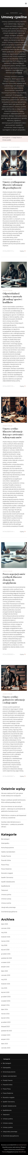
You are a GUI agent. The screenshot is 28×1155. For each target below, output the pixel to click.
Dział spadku (5, 843)
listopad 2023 (5, 1026)
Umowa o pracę (6, 899)
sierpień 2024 (5, 1005)
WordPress (22, 1152)
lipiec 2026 (4, 924)
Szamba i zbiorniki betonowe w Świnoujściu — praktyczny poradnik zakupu (12, 824)
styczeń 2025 (5, 992)
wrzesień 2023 (5, 1035)
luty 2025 (4, 988)
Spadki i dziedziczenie (8, 882)
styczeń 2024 (5, 1018)
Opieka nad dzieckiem (8, 852)
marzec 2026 (5, 941)
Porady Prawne (6, 856)
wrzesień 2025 (5, 962)
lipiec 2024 (4, 1009)
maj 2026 (4, 932)
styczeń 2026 (5, 949)
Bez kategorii (5, 839)
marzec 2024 (5, 1013)
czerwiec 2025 (5, 975)
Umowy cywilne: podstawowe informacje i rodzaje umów (14, 699)
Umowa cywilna (6, 894)
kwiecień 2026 (5, 937)
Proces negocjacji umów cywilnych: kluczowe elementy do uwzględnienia (14, 578)
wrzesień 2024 (5, 1001)
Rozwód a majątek (7, 873)
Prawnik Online (6, 860)
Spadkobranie (5, 886)
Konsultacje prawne (7, 847)
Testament (4, 890)
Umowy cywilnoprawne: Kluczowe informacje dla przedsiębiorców (14, 185)
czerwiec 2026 (5, 928)
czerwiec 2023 (5, 1048)
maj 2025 (4, 979)
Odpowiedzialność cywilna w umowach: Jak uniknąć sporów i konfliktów (12, 298)
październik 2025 (6, 958)
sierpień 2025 (5, 966)
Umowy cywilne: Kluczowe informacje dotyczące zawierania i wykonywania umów (13, 433)
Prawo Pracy (5, 864)
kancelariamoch (11, 3)
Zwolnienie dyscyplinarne (9, 911)
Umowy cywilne (7, 179)
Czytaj (22, 251)
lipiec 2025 (4, 971)
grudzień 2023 (5, 1022)
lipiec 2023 (4, 1043)
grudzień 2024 (5, 996)
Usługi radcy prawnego (8, 907)
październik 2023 (6, 1030)
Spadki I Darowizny (7, 877)
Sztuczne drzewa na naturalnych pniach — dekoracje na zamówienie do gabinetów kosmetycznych (13, 809)
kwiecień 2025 (5, 984)
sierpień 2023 (5, 1039)
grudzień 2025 (5, 954)
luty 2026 (4, 945)
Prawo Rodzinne (6, 869)
